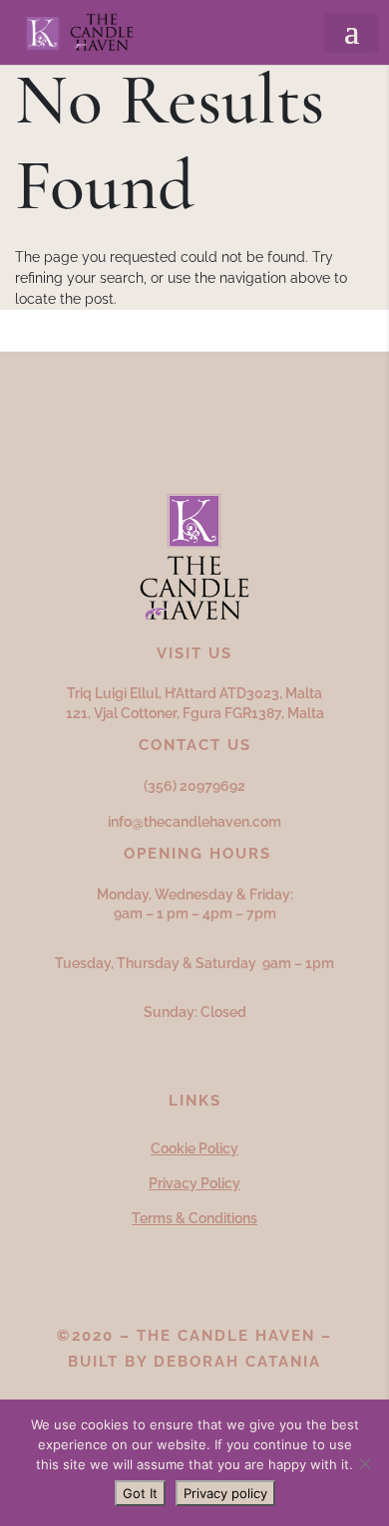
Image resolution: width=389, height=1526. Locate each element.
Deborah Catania (237, 1362)
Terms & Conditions (194, 1218)
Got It (140, 1493)
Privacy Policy (194, 1183)
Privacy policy (225, 1493)
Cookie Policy (194, 1148)
